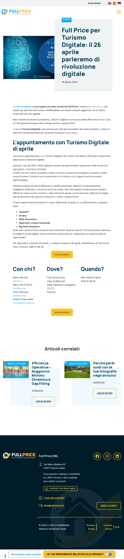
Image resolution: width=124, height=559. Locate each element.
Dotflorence (19, 288)
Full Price (17, 281)
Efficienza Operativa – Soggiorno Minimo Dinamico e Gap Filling (41, 373)
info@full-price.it (54, 505)
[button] (118, 12)
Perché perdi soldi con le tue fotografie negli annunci (105, 369)
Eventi (66, 19)
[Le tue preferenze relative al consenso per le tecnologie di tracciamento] (5, 556)
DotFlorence (96, 106)
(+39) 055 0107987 (54, 498)
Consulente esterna (23, 302)
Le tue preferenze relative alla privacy (75, 554)
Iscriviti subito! (62, 254)
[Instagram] (107, 456)
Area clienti (94, 3)
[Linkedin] (117, 456)
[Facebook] (97, 456)
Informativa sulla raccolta (26, 554)
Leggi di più (43, 401)
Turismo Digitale (22, 106)
